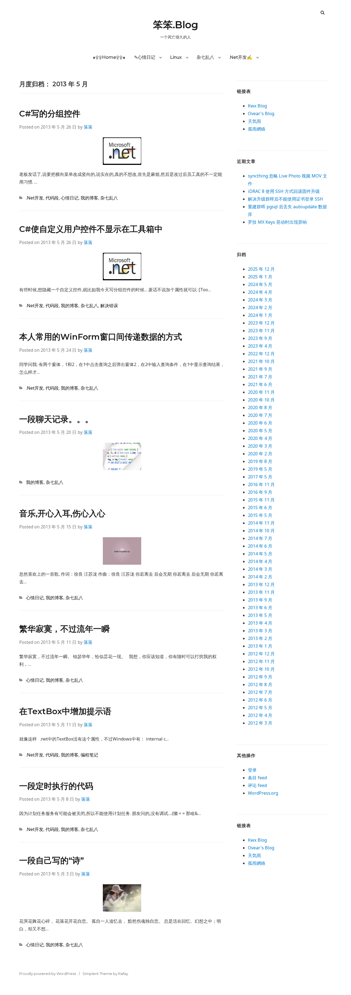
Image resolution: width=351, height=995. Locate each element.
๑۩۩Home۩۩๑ (109, 57)
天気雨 (254, 121)
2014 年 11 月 (261, 523)
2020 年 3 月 (260, 446)
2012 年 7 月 (260, 692)
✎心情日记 (144, 57)
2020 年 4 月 (260, 438)
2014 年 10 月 (261, 531)
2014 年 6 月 (260, 546)
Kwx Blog (257, 106)
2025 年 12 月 (261, 269)
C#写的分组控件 (49, 114)
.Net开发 (34, 198)
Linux (176, 57)
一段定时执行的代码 (56, 786)
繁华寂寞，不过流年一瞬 (64, 629)
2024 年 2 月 (260, 307)
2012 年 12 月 (261, 654)
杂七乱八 (205, 57)
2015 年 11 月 (261, 500)
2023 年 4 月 (260, 346)
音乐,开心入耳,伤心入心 (62, 513)
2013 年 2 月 (260, 638)
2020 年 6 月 (260, 423)
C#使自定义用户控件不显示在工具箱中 (91, 229)
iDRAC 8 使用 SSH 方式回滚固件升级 (284, 191)
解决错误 (109, 306)
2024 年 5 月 (260, 284)
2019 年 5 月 (260, 469)
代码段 (52, 198)
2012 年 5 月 (260, 708)
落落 (88, 127)
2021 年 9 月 (260, 369)
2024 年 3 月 (260, 300)
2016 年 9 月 (260, 492)
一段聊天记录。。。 (56, 419)
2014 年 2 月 (260, 577)
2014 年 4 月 (260, 561)
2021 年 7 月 (260, 377)
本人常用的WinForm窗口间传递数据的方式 (100, 337)
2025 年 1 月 (260, 277)
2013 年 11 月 (261, 592)
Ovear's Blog (261, 113)
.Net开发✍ (240, 57)
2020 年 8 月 (260, 407)
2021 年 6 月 (260, 384)
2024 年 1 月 (260, 315)
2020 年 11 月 (261, 392)
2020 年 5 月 (260, 431)
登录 (252, 770)
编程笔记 (89, 755)
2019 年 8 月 (260, 461)
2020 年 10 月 (261, 400)
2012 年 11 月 (261, 661)
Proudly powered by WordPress (47, 973)
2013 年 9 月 (260, 600)
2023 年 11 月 (261, 331)
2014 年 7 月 (260, 538)
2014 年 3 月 (260, 569)
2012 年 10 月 (261, 669)
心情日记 (69, 198)
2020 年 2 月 (260, 454)
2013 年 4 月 (260, 623)
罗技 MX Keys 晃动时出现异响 (277, 222)
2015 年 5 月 (260, 515)
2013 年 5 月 (260, 615)
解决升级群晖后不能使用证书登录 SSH (285, 199)
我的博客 (89, 198)
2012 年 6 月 (260, 700)
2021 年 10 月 (261, 361)
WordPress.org (263, 793)
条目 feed (257, 778)
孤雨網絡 (256, 129)
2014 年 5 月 (260, 554)
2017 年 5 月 (260, 477)
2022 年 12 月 (261, 354)
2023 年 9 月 (260, 338)
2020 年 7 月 (260, 415)
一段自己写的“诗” (51, 860)
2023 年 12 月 (261, 323)
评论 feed (257, 785)
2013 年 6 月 (260, 608)
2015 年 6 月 (260, 508)
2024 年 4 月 (260, 292)
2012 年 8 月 (260, 684)
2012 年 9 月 (260, 677)
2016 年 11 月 (261, 484)
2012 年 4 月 (260, 715)
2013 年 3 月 (260, 631)
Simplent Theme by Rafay (105, 973)
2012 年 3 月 (260, 723)
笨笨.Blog (175, 25)
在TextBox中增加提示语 (65, 711)
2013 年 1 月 (260, 646)
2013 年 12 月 (261, 584)
